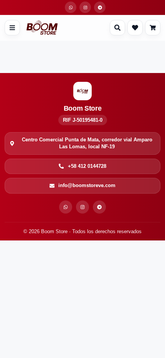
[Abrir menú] (12, 27)
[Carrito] (152, 27)
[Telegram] (99, 207)
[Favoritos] (135, 27)
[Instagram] (82, 207)
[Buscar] (117, 27)
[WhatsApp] (65, 207)
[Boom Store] (42, 27)
